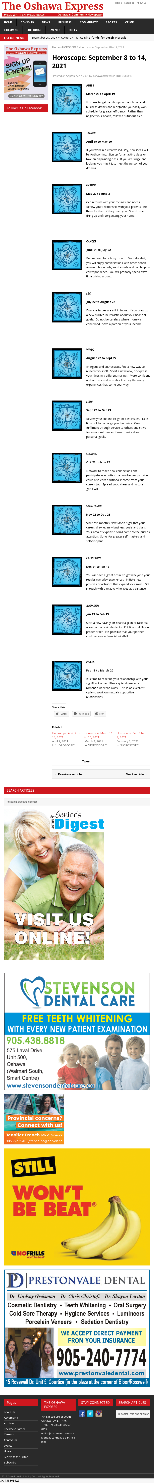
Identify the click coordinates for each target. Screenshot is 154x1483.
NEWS (46, 22)
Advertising (11, 1417)
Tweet (86, 761)
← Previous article (68, 774)
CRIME (129, 22)
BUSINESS (65, 22)
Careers (9, 1434)
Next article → (137, 774)
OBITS (73, 30)
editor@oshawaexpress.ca (57, 1433)
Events (55, 30)
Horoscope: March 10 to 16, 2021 (98, 735)
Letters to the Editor (16, 1457)
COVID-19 (27, 22)
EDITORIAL (33, 30)
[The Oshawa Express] (77, 9)
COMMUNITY (89, 22)
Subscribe (129, 2)
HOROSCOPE (124, 76)
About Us (141, 2)
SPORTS (111, 22)
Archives (9, 1423)
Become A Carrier (14, 1429)
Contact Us (10, 1440)
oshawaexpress (102, 76)
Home (118, 2)
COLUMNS (11, 30)
